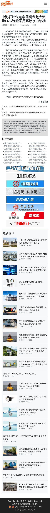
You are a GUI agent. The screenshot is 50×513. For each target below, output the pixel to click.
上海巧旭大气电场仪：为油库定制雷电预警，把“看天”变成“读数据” (33, 255)
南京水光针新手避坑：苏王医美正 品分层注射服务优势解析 (24, 437)
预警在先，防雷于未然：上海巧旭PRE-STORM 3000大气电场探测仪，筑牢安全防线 (33, 295)
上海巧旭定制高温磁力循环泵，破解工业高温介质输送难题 (33, 308)
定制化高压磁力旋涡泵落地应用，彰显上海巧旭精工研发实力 (33, 463)
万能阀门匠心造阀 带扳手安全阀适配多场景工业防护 (32, 411)
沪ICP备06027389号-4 (25, 510)
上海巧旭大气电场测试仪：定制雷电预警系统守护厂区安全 (33, 241)
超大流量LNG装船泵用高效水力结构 (28, 97)
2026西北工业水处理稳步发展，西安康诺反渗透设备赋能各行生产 (33, 485)
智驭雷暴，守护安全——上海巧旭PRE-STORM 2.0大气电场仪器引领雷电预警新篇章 (33, 350)
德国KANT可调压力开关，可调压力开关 (19, 373)
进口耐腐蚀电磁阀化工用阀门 (14, 143)
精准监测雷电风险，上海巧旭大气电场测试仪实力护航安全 (33, 336)
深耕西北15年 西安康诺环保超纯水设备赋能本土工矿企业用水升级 (33, 362)
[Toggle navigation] (46, 3)
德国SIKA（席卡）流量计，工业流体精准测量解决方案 (33, 397)
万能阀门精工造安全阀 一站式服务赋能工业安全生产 (32, 424)
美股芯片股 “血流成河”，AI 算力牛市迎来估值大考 (23, 475)
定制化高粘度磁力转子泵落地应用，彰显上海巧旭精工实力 (32, 322)
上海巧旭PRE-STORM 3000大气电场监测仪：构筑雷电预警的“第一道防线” (32, 269)
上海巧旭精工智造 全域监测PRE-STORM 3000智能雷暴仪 (32, 384)
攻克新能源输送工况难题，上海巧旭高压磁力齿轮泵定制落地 (33, 450)
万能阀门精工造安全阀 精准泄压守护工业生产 (20, 160)
